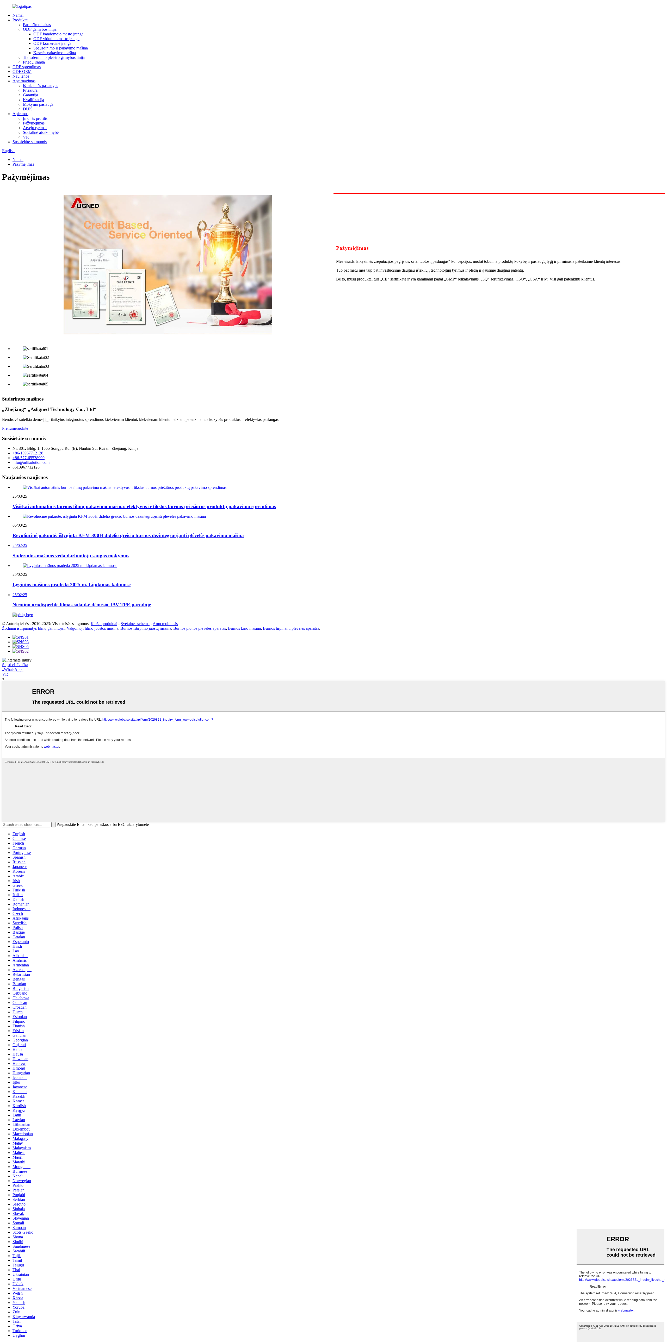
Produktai (20, 20)
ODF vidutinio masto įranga (56, 38)
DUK (27, 109)
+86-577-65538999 (29, 457)
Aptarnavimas (24, 81)
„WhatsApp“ (12, 669)
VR (26, 137)
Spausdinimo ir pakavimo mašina (60, 48)
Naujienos (21, 76)
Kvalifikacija (33, 99)
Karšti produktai (104, 623)
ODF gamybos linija (40, 29)
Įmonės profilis (35, 118)
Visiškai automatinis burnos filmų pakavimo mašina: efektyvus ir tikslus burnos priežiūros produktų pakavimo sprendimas (144, 506)
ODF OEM (22, 71)
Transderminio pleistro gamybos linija (54, 57)
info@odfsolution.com (31, 462)
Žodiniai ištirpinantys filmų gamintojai (33, 628)
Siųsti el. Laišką (15, 665)
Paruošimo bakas (37, 24)
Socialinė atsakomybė (41, 132)
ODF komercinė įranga (52, 43)
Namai (18, 15)
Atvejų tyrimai (35, 128)
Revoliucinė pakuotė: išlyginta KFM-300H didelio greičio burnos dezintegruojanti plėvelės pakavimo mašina (128, 535)
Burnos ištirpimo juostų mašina (145, 628)
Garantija (30, 95)
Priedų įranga (34, 62)
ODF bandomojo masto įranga (58, 34)
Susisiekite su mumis (30, 142)
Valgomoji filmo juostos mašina (92, 628)
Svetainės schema (135, 623)
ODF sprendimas (27, 67)
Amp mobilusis (165, 623)
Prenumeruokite (15, 428)
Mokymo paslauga (38, 104)
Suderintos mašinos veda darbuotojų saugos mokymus (71, 555)
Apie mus (20, 113)
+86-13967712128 (28, 453)
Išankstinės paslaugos (40, 85)
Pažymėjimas (34, 123)
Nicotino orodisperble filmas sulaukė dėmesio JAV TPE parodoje (82, 604)
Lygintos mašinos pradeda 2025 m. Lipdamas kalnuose (72, 584)
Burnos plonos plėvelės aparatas (199, 628)
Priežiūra (30, 90)
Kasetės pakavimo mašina (54, 53)
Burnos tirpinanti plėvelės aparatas (291, 628)
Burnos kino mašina (244, 628)
